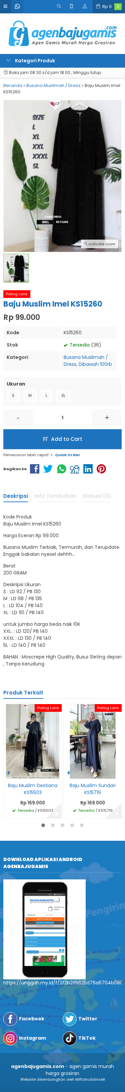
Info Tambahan (55, 496)
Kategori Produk (34, 60)
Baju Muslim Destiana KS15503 (32, 789)
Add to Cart (66, 439)
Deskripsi (15, 496)
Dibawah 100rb (95, 364)
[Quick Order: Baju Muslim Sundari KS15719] (68, 772)
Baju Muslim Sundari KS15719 (93, 789)
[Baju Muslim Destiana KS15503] (33, 741)
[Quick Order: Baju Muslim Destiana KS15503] (8, 772)
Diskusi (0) (97, 496)
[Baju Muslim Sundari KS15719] (93, 741)
